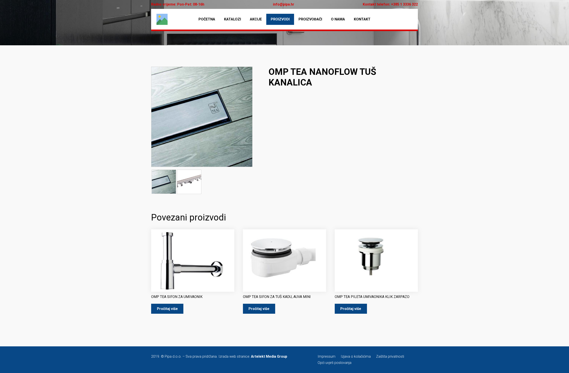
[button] (245, 74)
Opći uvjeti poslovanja (334, 363)
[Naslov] (162, 19)
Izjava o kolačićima (356, 356)
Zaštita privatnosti (390, 356)
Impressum (326, 356)
